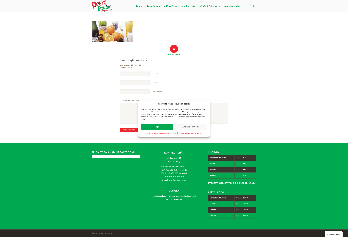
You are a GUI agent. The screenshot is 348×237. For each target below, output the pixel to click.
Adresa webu (157, 91)
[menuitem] (139, 6)
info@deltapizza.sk (177, 180)
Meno (155, 74)
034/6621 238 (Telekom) (176, 166)
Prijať (157, 127)
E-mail (155, 83)
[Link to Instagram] (254, 6)
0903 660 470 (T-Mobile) (175, 170)
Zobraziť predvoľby (190, 127)
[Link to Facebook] (250, 6)
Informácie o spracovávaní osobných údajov (186, 133)
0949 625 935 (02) (175, 176)
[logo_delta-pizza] (102, 6)
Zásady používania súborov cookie (157, 133)
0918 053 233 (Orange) (176, 173)
